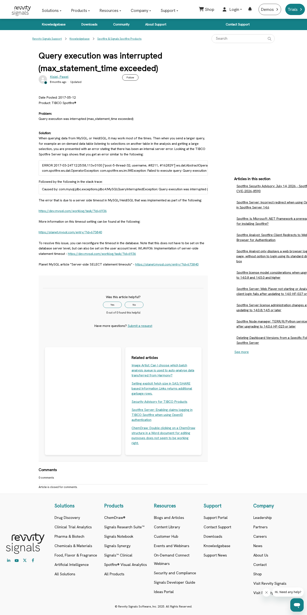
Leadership (262, 517)
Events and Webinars (171, 545)
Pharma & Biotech (69, 536)
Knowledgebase (54, 24)
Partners (260, 527)
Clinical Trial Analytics (73, 527)
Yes (112, 304)
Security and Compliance (175, 573)
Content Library (167, 527)
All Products (114, 574)
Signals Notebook (118, 536)
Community (121, 24)
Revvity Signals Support (47, 39)
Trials (293, 9)
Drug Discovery (67, 517)
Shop (257, 574)
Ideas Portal (164, 591)
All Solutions (65, 574)
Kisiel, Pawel (59, 77)
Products (79, 10)
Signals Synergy (117, 545)
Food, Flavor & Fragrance (76, 555)
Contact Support (238, 24)
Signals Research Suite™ (124, 527)
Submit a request (140, 326)
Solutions (50, 10)
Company (139, 10)
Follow (130, 77)
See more (241, 352)
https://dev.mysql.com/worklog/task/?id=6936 (73, 211)
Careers (260, 536)
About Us (260, 555)
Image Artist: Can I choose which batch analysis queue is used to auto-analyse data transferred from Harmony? (163, 370)
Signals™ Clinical (118, 555)
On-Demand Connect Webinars (171, 559)
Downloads (89, 24)
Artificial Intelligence (72, 564)
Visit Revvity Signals (269, 583)
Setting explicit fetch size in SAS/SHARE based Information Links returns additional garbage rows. (162, 388)
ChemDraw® (114, 517)
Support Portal (216, 517)
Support (168, 10)
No (134, 304)
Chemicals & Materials (73, 545)
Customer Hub (166, 536)
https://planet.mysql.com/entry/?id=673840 (70, 232)
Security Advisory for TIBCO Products (159, 401)
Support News (215, 555)
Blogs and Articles (169, 517)
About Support (155, 24)
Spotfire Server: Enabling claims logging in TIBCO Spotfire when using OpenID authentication (162, 415)
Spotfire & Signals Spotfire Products (119, 39)
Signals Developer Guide (174, 582)
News (257, 545)
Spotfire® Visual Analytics (125, 564)
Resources (108, 10)
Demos (267, 9)
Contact (260, 564)
